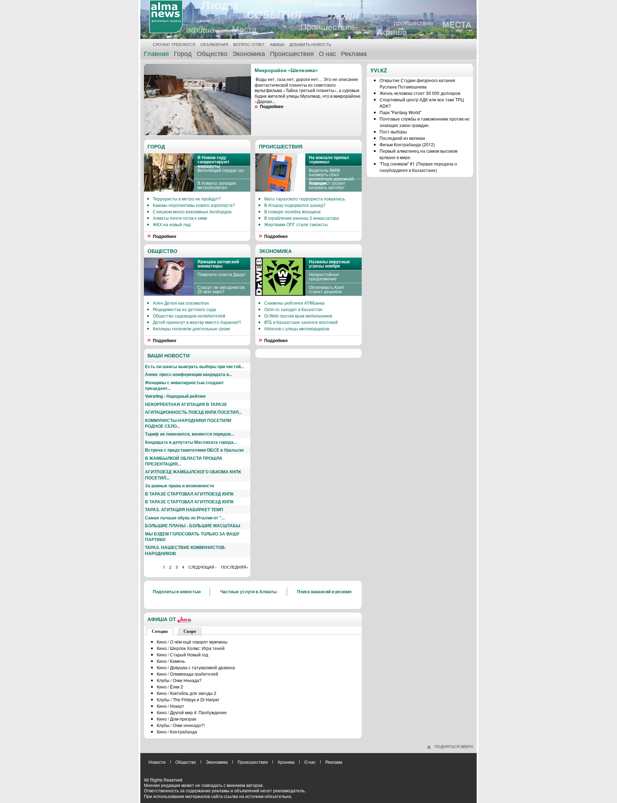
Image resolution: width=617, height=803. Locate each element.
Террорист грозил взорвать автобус (327, 185)
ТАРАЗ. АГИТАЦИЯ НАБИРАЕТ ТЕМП (184, 509)
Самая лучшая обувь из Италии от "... (185, 517)
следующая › (203, 567)
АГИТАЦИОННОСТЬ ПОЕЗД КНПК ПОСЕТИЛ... (193, 412)
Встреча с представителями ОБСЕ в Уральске (194, 450)
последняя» (234, 567)
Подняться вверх (454, 746)
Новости (157, 762)
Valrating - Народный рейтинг (175, 396)
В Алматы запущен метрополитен (216, 185)
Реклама (354, 53)
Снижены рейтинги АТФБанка (294, 303)
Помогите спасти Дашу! (221, 274)
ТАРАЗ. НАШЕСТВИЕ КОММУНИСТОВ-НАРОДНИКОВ (185, 550)
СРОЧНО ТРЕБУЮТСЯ (174, 44)
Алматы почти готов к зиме (180, 218)
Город (183, 53)
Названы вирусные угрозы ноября (329, 263)
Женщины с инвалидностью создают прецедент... (184, 385)
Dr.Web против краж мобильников (298, 315)
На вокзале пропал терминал (329, 159)
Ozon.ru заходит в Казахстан (293, 309)
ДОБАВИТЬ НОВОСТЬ (310, 44)
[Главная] (166, 31)
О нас (327, 53)
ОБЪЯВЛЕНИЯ (214, 44)
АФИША (277, 44)
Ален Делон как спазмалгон (181, 303)
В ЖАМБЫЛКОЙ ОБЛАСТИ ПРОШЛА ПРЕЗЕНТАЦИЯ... (183, 461)
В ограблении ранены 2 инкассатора (301, 218)
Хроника (286, 762)
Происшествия (292, 53)
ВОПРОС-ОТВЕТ (249, 44)
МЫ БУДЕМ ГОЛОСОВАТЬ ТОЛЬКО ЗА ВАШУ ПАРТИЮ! (192, 536)
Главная (156, 53)
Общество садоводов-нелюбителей (189, 315)
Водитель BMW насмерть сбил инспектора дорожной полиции (331, 176)
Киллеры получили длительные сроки (191, 328)
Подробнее (164, 236)
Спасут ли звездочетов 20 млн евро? (221, 289)
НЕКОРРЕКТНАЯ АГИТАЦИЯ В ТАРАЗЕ (186, 404)
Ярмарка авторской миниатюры (218, 263)
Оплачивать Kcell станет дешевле (326, 289)
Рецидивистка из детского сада (184, 309)
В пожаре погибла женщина (292, 211)
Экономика (248, 53)
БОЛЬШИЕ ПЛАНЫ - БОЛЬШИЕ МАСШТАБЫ (192, 525)
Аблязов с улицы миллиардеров (296, 328)
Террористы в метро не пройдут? (187, 198)
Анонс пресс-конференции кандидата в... (188, 374)
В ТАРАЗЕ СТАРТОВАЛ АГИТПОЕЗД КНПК (189, 494)
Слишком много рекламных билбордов (192, 211)
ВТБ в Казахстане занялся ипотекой (301, 322)
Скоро (190, 631)
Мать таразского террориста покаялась (304, 198)
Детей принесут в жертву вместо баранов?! (197, 322)
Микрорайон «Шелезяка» (286, 69)
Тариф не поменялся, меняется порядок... (189, 434)
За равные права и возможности (179, 485)
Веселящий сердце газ (220, 170)
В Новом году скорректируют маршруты (213, 161)
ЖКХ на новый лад (172, 224)
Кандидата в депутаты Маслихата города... (191, 442)
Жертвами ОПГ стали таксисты (296, 224)
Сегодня (160, 631)
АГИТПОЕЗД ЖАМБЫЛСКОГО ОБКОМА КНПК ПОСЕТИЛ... (193, 474)
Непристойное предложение (324, 276)
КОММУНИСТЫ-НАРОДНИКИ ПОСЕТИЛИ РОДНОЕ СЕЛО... (188, 423)
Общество (212, 53)
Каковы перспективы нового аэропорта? (194, 205)
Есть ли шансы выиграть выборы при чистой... (194, 366)
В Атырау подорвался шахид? (295, 205)
